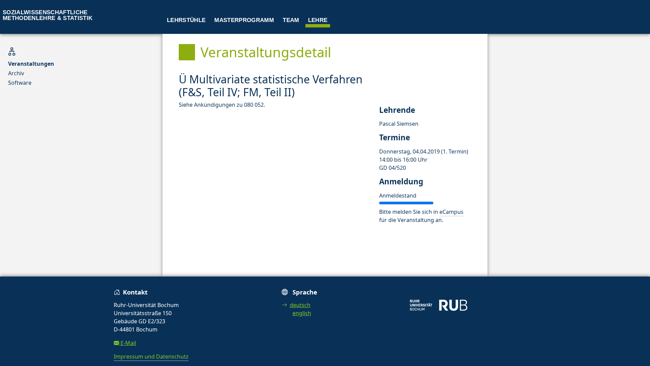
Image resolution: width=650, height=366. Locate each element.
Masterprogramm (244, 20)
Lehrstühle (186, 20)
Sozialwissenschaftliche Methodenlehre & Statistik (48, 15)
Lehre (318, 20)
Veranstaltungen (31, 63)
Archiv (16, 73)
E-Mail (127, 343)
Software (19, 82)
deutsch (300, 305)
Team (291, 20)
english (301, 313)
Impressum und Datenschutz (151, 356)
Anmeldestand (397, 195)
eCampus (451, 212)
